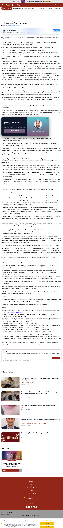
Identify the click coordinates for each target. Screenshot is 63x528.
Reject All (47, 523)
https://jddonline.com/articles (14, 312)
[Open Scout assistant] (56, 5)
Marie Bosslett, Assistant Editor (28, 395)
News (22, 5)
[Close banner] (61, 1)
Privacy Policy (31, 489)
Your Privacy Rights (31, 490)
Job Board (31, 484)
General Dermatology (9, 365)
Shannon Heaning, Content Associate (39, 423)
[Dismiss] (47, 118)
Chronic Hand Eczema (38, 8)
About (31, 480)
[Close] (61, 523)
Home (23, 515)
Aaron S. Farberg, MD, (26, 423)
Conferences (32, 5)
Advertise (31, 481)
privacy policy (26, 360)
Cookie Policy (13, 526)
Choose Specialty (5, 8)
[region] (31, 523)
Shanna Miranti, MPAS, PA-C (28, 382)
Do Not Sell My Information (31, 486)
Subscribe (55, 358)
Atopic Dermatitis (30, 8)
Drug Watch (56, 8)
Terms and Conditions (31, 487)
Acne (25, 8)
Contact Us (31, 483)
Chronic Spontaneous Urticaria (48, 8)
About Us (28, 515)
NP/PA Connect (18, 5)
